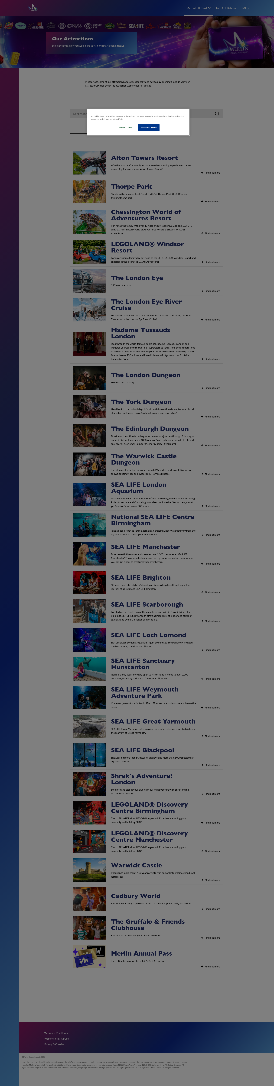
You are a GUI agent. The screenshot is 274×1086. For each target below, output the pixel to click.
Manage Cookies (126, 127)
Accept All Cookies (149, 127)
